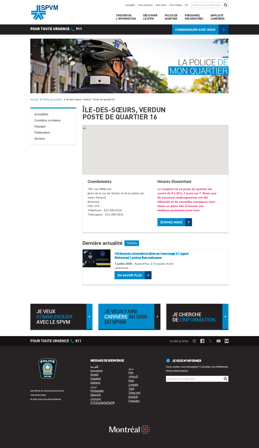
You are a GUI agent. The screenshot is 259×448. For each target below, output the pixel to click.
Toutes (132, 243)
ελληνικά (95, 399)
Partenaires (42, 132)
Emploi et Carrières (218, 17)
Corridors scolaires (47, 120)
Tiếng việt (134, 393)
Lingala (133, 384)
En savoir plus (130, 275)
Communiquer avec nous (195, 30)
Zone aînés (161, 5)
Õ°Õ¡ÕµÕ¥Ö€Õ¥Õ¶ (102, 403)
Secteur (39, 138)
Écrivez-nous (171, 222)
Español (95, 378)
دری (130, 368)
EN (186, 5)
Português (97, 391)
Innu (131, 380)
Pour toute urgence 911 (56, 29)
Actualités (130, 5)
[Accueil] (44, 12)
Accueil (34, 99)
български (96, 370)
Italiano (95, 382)
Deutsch (95, 395)
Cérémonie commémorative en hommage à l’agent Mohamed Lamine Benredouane (152, 255)
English (133, 397)
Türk (131, 389)
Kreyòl (94, 374)
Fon (130, 372)
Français (134, 401)
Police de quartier (53, 99)
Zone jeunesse (145, 5)
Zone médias (175, 5)
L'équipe (40, 126)
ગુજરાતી (133, 376)
